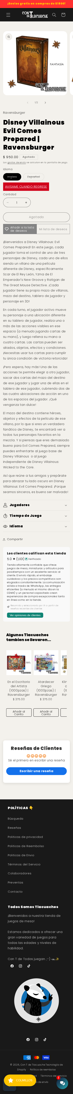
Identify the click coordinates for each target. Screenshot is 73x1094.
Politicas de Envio (21, 855)
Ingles (12, 177)
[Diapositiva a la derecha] (45, 102)
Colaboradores (19, 873)
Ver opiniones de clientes (25, 615)
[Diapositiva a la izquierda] (27, 102)
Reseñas (14, 828)
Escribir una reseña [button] (37, 771)
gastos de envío (17, 162)
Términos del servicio (54, 1075)
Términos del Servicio (24, 864)
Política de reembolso (43, 1069)
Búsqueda (15, 819)
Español (33, 177)
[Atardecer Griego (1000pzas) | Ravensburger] (46, 662)
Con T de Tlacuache (33, 1064)
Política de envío (38, 1082)
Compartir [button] (15, 539)
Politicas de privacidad (25, 837)
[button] (8, 14)
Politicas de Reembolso (26, 846)
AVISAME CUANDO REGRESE (26, 186)
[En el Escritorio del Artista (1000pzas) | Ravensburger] (18, 662)
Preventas (15, 882)
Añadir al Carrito (19, 713)
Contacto (15, 892)
